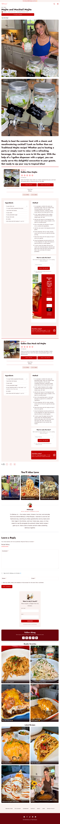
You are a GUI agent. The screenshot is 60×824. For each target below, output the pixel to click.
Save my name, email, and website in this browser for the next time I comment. (23, 582)
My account (18, 808)
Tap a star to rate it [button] (41, 330)
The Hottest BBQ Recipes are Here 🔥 (30, 0)
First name (49, 296)
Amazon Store (9, 808)
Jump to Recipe (18, 14)
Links (43, 808)
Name (4, 578)
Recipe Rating (5, 544)
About (38, 808)
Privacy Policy (51, 808)
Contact (33, 808)
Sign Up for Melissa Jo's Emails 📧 (12, 573)
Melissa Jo (5, 11)
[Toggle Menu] (57, 4)
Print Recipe (28, 184)
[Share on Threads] (15, 464)
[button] (22, 175)
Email (49, 302)
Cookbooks (26, 808)
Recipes (5, 7)
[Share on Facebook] (7, 464)
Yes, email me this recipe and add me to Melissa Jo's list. (43, 272)
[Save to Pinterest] (11, 464)
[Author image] (2, 12)
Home (2, 7)
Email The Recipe (45, 184)
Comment (5, 551)
